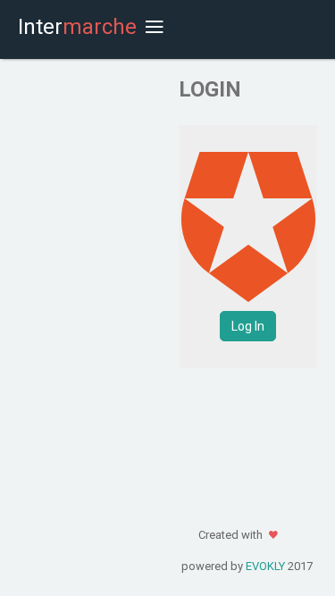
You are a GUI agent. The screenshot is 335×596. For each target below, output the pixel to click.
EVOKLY (265, 566)
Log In (247, 326)
